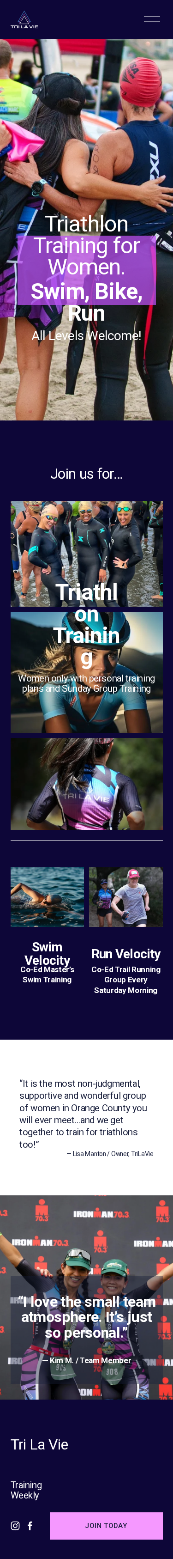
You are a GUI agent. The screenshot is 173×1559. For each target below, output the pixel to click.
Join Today (106, 1526)
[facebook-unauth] (30, 1525)
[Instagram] (15, 1525)
